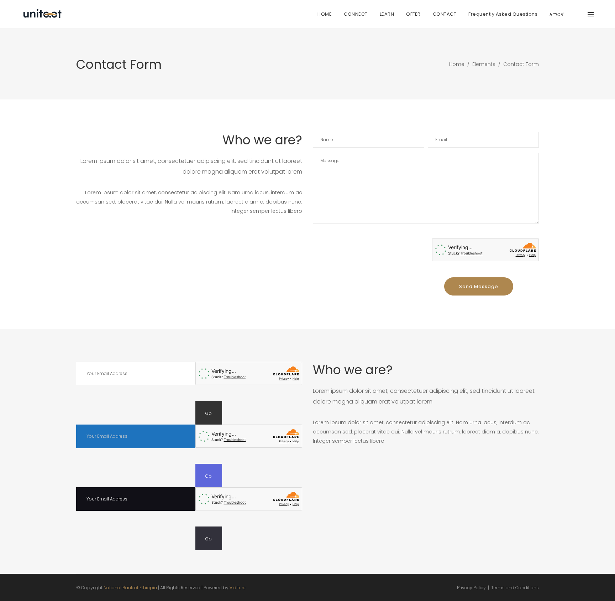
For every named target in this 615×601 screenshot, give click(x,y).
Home (456, 64)
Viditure (238, 588)
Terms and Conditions (515, 588)
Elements (483, 64)
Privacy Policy (471, 588)
